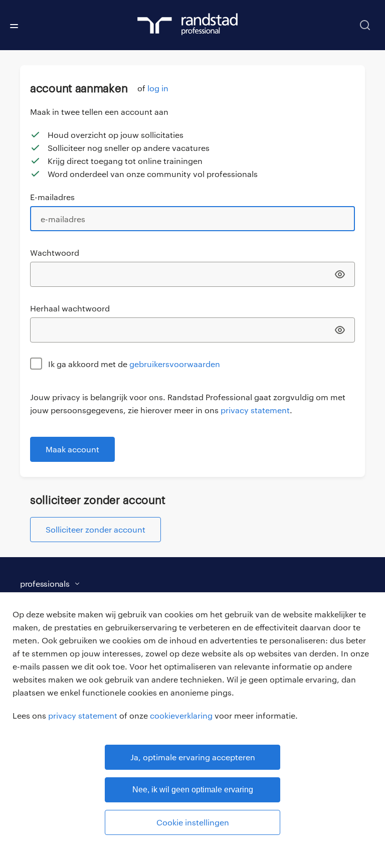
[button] (182, 583)
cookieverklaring (181, 715)
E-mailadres (52, 197)
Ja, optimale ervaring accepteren (192, 757)
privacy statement (82, 715)
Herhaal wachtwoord (70, 308)
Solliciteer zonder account (95, 529)
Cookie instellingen (192, 822)
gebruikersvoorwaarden (174, 364)
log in (157, 88)
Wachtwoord (54, 252)
